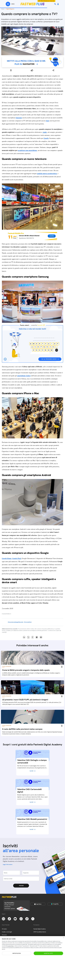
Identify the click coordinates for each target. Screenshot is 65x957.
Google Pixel (16, 558)
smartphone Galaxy (24, 375)
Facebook (32, 637)
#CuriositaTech (28, 622)
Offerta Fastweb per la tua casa (47, 1)
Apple (45, 132)
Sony (47, 121)
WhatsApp (36, 637)
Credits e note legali (7, 932)
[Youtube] (15, 918)
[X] (32, 918)
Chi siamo (4, 929)
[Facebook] (27, 918)
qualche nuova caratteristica (47, 173)
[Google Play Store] (55, 904)
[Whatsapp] (21, 918)
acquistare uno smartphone (27, 150)
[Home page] (32, 4)
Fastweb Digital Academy (39, 929)
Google (46, 138)
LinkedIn (24, 637)
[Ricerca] (55, 4)
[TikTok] (9, 918)
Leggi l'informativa (7, 864)
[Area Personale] (58, 4)
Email (41, 637)
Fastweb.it (4, 935)
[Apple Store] (37, 904)
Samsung (19, 117)
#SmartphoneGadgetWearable (15, 622)
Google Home (6, 558)
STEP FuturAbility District (39, 932)
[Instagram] (3, 918)
